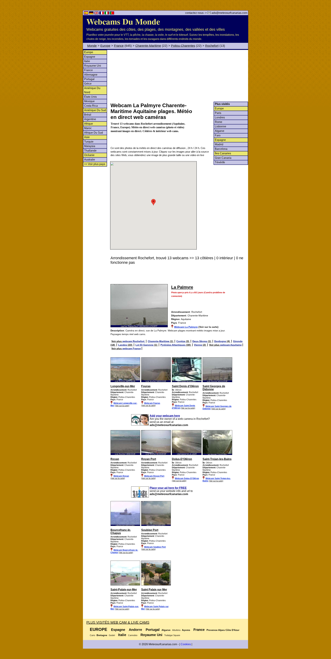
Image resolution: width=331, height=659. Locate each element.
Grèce (88, 83)
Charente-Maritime (148, 45)
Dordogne (220, 341)
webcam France (131, 348)
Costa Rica (91, 105)
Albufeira (176, 630)
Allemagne (90, 74)
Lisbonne (220, 126)
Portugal (89, 79)
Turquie (88, 141)
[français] (101, 13)
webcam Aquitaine (231, 344)
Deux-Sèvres (200, 341)
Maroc (88, 128)
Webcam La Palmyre (186, 327)
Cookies (186, 644)
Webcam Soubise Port (155, 547)
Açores (186, 630)
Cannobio (132, 635)
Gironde (238, 341)
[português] (112, 13)
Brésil (87, 114)
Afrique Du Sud (93, 132)
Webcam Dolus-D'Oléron (187, 478)
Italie (87, 61)
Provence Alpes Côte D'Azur (223, 630)
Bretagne (102, 635)
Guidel (112, 635)
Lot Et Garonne (145, 344)
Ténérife (220, 162)
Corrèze (181, 341)
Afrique (88, 123)
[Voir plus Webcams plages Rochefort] (125, 381)
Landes (123, 344)
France (119, 45)
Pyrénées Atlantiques (173, 344)
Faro (217, 135)
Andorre (135, 630)
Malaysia (89, 146)
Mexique (89, 101)
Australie (89, 159)
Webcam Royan (121, 476)
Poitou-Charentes (183, 45)
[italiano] (107, 13)
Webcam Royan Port (154, 476)
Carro (92, 635)
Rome (218, 121)
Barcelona (221, 148)
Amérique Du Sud (95, 110)
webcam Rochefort (133, 341)
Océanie (89, 155)
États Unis (90, 96)
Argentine (90, 119)
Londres (220, 117)
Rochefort (212, 45)
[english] (96, 13)
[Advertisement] (179, 76)
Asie (87, 137)
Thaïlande (90, 150)
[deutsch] (91, 13)
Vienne (198, 344)
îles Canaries (223, 153)
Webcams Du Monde (123, 21)
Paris (218, 113)
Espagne (89, 56)
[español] (86, 13)
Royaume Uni (92, 65)
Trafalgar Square (172, 635)
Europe (105, 45)
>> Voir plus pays (94, 164)
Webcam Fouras (152, 403)
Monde (92, 45)
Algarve (219, 130)
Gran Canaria (223, 157)
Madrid (219, 144)
